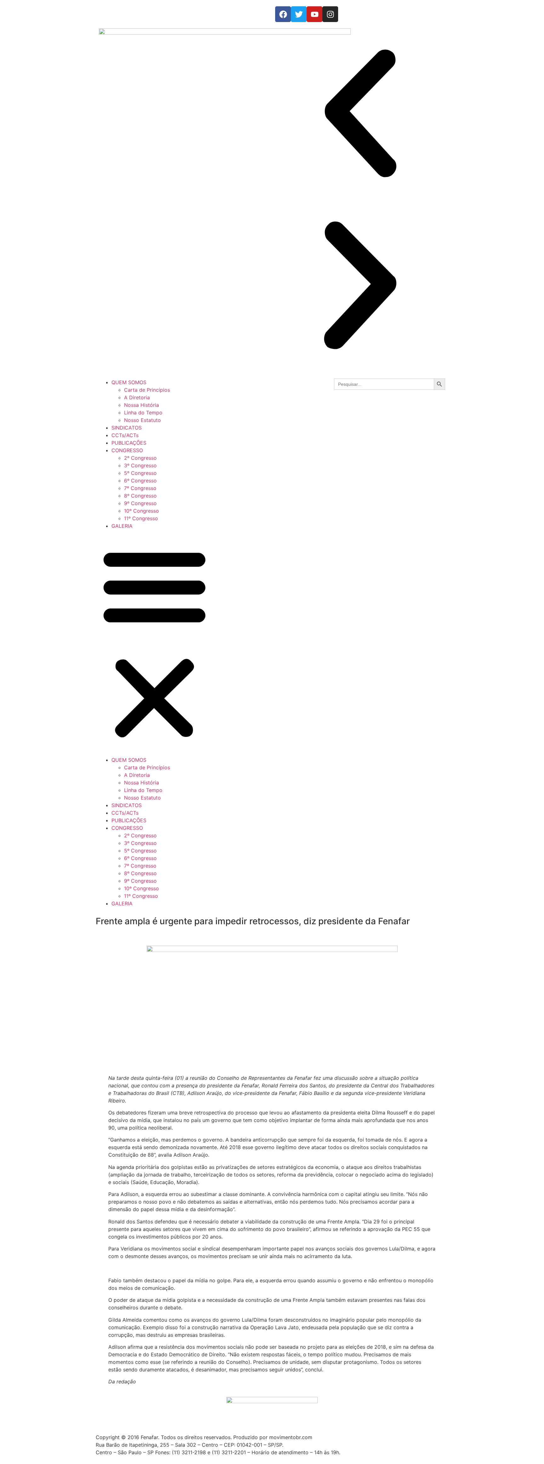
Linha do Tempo (143, 412)
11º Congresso (141, 518)
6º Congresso (140, 480)
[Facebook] (283, 14)
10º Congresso (141, 511)
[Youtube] (314, 14)
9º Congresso (140, 503)
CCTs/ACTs (125, 435)
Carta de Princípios (147, 390)
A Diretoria (137, 397)
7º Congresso (140, 488)
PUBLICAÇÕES (128, 443)
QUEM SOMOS (128, 382)
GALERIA (122, 526)
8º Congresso (140, 496)
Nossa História (141, 405)
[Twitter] (299, 14)
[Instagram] (330, 14)
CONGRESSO (127, 450)
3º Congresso (140, 465)
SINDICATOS (126, 427)
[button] (360, 114)
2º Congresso (140, 458)
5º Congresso (140, 473)
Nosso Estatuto (142, 420)
